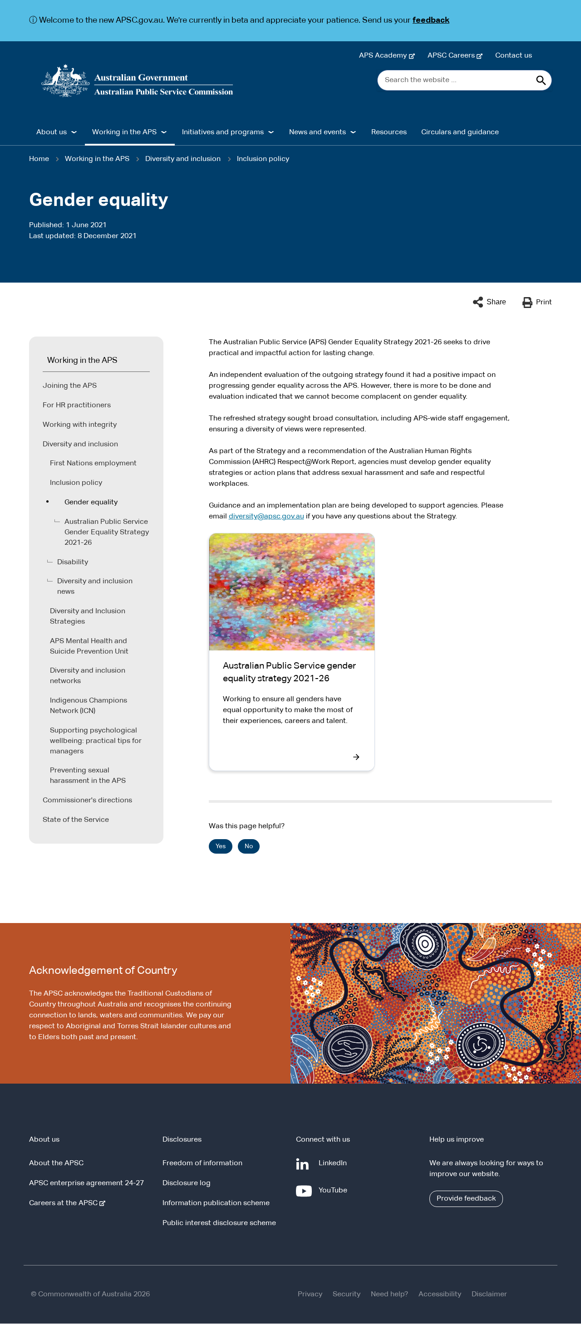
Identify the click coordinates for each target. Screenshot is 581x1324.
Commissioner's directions (87, 800)
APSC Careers (453, 55)
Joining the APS (70, 386)
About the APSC (56, 1163)
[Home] (137, 81)
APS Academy (384, 55)
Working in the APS (97, 159)
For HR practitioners (77, 405)
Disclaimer (489, 1294)
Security (346, 1294)
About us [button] (51, 132)
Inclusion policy (263, 159)
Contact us (513, 55)
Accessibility (440, 1294)
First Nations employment (93, 463)
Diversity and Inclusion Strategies (87, 616)
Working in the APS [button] (124, 132)
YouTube (335, 1195)
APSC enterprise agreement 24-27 (86, 1183)
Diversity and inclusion (183, 159)
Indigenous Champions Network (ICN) (88, 706)
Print (544, 302)
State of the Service (76, 820)
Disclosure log (186, 1183)
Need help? (389, 1294)
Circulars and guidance (460, 132)
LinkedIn (334, 1167)
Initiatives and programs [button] (223, 132)
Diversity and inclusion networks (87, 676)
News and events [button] (317, 132)
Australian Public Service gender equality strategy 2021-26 (289, 672)
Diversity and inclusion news (95, 587)
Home (39, 159)
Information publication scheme (216, 1203)
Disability (72, 562)
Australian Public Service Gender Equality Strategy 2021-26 (106, 532)
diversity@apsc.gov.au (266, 516)
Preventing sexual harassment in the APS (88, 776)
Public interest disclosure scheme (219, 1223)
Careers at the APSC (65, 1203)
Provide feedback (466, 1198)
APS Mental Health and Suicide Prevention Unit (89, 646)
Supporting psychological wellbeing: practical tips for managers (96, 741)
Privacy (310, 1294)
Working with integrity (80, 425)
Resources (389, 132)
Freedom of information (202, 1163)
